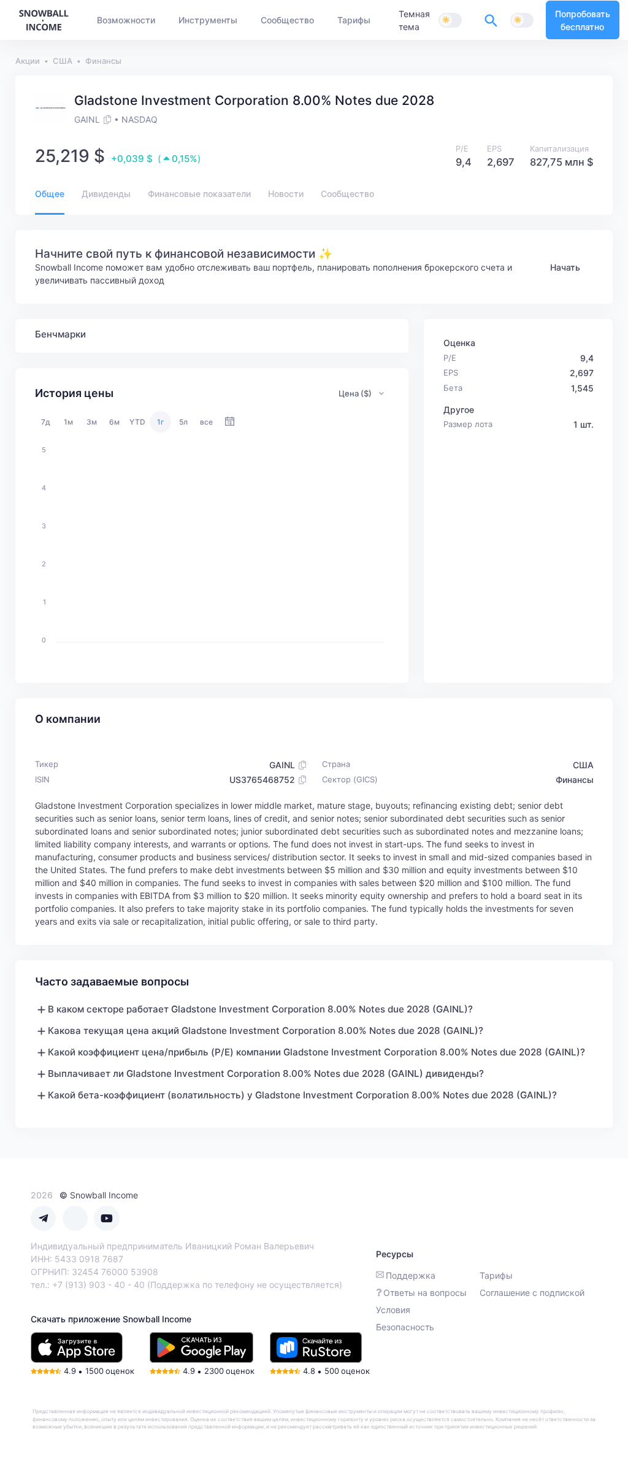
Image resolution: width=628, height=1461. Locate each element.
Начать (565, 267)
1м (68, 421)
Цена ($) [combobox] (355, 393)
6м (114, 421)
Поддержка (410, 1275)
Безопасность (405, 1327)
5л (183, 421)
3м (91, 421)
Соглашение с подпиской (532, 1292)
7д (45, 421)
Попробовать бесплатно (582, 20)
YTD (137, 421)
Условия (393, 1310)
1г (160, 421)
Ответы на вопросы (425, 1292)
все (206, 421)
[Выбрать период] (229, 422)
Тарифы (496, 1275)
